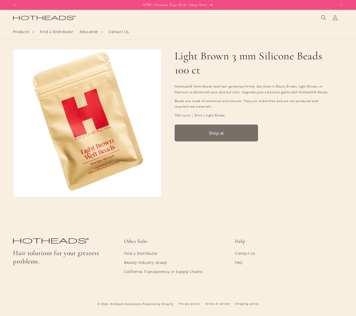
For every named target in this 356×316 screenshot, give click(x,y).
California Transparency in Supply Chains (163, 271)
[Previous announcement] (15, 5)
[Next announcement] (341, 5)
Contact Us (245, 253)
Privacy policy (189, 304)
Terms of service (217, 304)
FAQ (239, 262)
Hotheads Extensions (126, 304)
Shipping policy (247, 304)
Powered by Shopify (158, 304)
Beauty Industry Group (145, 262)
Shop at (216, 133)
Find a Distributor (141, 253)
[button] (23, 31)
